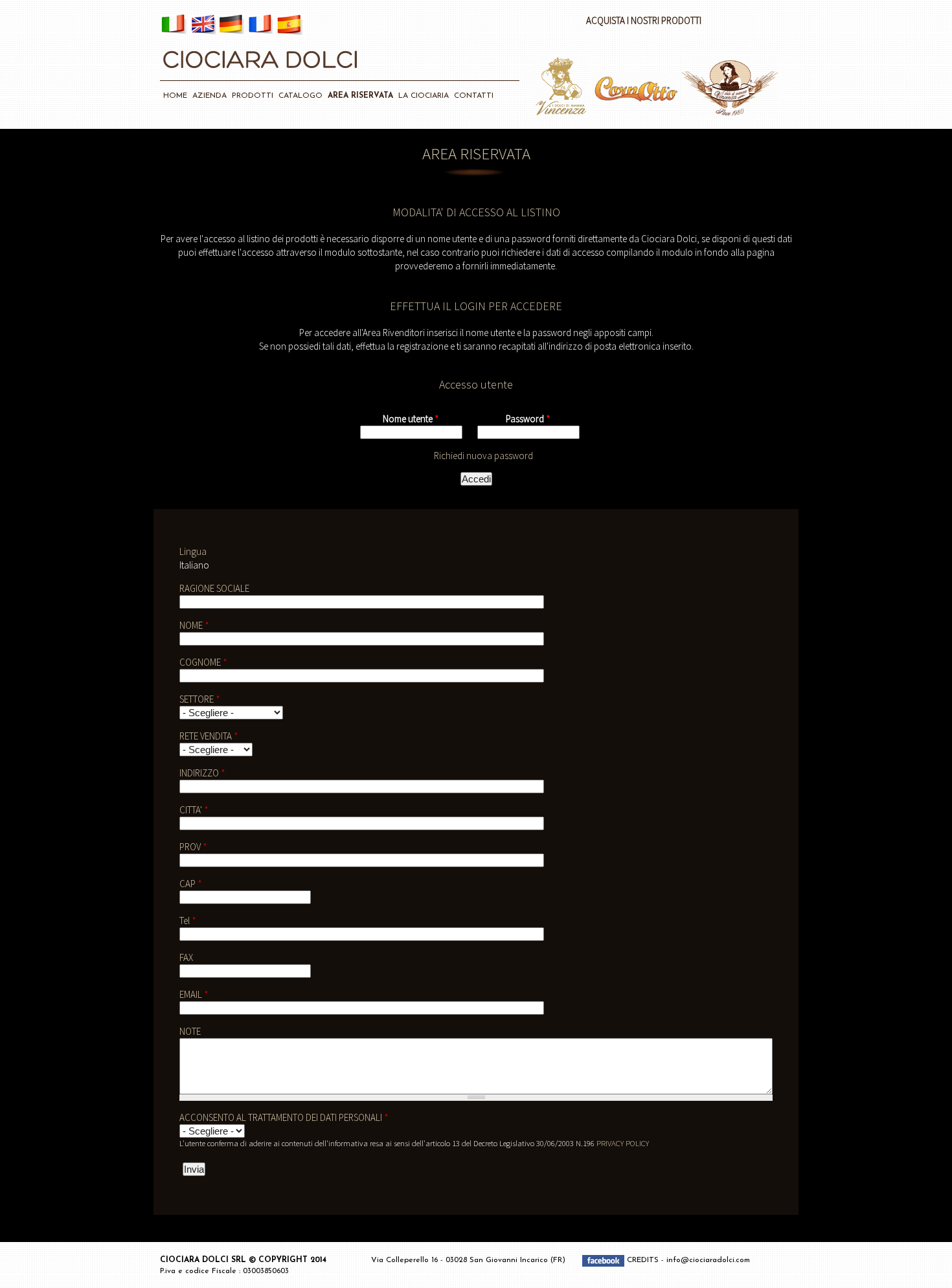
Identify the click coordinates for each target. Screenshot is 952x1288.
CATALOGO (300, 96)
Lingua (193, 551)
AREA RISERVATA (360, 96)
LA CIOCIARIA (423, 96)
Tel (187, 920)
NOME (194, 625)
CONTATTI (473, 96)
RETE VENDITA (208, 736)
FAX (186, 957)
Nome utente (411, 418)
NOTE (190, 1031)
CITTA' (194, 810)
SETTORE (199, 699)
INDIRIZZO (202, 773)
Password (528, 418)
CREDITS (644, 1261)
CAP (190, 883)
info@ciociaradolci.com (708, 1261)
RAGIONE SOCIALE (214, 588)
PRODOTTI (252, 96)
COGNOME (203, 662)
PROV (193, 847)
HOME (175, 96)
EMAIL (194, 994)
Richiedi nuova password (483, 455)
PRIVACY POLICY (622, 1143)
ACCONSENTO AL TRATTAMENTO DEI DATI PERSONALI (284, 1117)
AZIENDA (209, 96)
